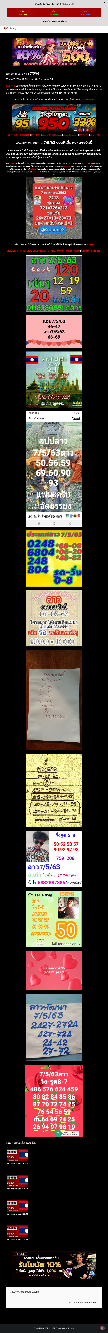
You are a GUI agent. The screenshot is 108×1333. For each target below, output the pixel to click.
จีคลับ (77, 251)
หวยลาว (84, 163)
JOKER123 (24, 135)
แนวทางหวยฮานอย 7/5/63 (24, 1292)
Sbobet (85, 251)
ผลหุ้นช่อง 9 (34, 169)
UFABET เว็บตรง (56, 251)
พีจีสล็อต (57, 135)
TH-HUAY (29, 79)
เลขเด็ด (11, 163)
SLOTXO (12, 135)
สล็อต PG (95, 135)
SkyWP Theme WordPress (61, 1328)
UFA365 (21, 251)
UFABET (11, 251)
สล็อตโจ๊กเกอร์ (70, 135)
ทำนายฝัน (35, 172)
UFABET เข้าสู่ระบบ (36, 251)
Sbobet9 (95, 251)
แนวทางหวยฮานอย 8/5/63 (84, 1302)
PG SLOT (35, 135)
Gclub (69, 251)
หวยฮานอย (66, 166)
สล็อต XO (46, 135)
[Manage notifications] (102, 1328)
